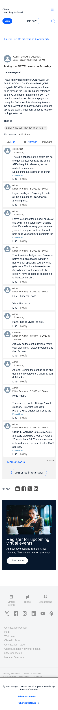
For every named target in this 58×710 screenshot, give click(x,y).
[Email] (17, 488)
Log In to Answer (29, 472)
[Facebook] (23, 488)
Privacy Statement (27, 696)
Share (48, 142)
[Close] (53, 682)
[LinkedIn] (36, 488)
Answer (32, 141)
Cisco (12, 11)
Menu (53, 10)
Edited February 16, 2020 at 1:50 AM (29, 60)
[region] (29, 693)
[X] (30, 488)
